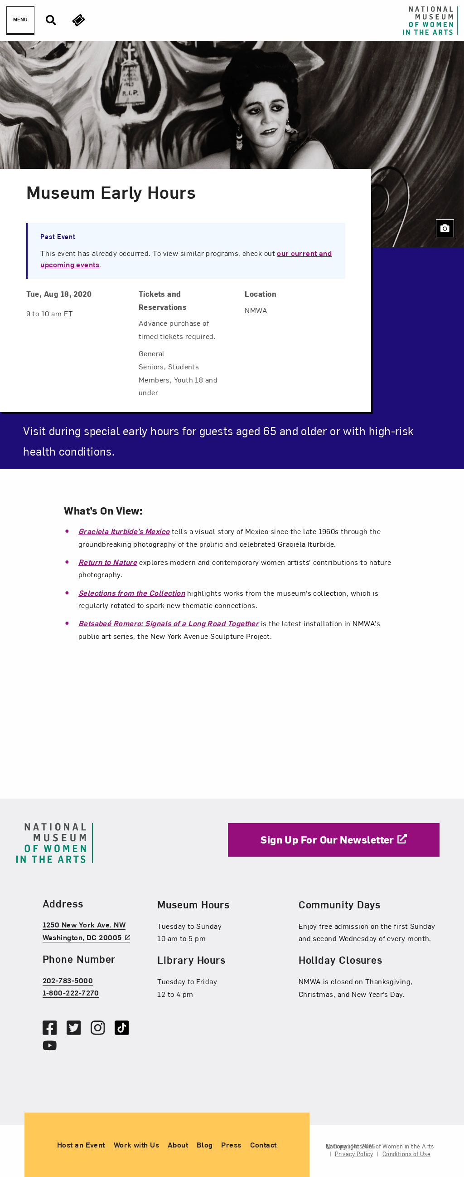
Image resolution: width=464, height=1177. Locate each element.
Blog (205, 1144)
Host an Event (81, 1144)
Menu (20, 19)
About (178, 1144)
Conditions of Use (406, 1153)
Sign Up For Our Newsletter (327, 839)
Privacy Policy (354, 1153)
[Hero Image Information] (445, 228)
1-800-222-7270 (71, 992)
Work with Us (136, 1144)
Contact (263, 1144)
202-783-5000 (68, 980)
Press (231, 1144)
